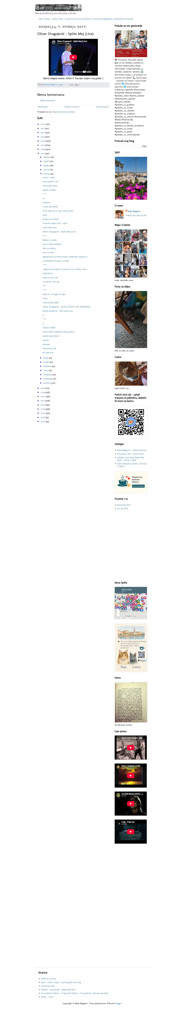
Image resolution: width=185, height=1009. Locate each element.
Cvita (45, 298)
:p (43, 198)
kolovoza (47, 366)
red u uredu (48, 252)
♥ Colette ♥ (48, 352)
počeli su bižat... (50, 190)
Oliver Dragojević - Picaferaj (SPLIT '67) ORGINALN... (67, 306)
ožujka (46, 165)
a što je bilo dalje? (51, 302)
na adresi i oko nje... (52, 281)
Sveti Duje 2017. (50, 227)
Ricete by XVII (123, 505)
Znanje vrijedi (49, 327)
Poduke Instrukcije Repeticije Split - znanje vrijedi (130, 458)
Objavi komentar (47, 100)
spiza (45, 215)
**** (44, 286)
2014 (43, 141)
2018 (43, 388)
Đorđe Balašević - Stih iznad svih (58, 311)
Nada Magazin (134, 211)
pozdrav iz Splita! (51, 219)
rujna (46, 370)
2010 (43, 124)
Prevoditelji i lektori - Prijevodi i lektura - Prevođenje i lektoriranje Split (74, 993)
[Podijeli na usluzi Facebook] (76, 85)
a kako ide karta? (50, 206)
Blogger (118, 1003)
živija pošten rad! (50, 181)
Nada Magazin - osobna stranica (131, 450)
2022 (43, 404)
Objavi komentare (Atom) (63, 111)
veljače (46, 161)
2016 (43, 149)
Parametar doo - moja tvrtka (130, 453)
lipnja (46, 358)
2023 (43, 409)
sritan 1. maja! (49, 177)
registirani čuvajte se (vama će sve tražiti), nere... (65, 269)
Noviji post (43, 106)
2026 (43, 421)
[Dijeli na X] (74, 85)
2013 (43, 136)
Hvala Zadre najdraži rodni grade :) (59, 331)
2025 (43, 417)
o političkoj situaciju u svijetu (56, 260)
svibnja (46, 173)
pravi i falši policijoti (52, 244)
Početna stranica (71, 106)
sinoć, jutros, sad (50, 277)
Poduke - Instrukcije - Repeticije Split (58, 989)
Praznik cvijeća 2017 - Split (55, 223)
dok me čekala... (50, 248)
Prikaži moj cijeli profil (135, 215)
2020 (43, 396)
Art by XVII (122, 508)
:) (43, 323)
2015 (43, 145)
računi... (46, 340)
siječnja (47, 157)
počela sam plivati (51, 336)
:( (43, 315)
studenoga (48, 378)
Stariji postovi (102, 106)
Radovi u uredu (50, 240)
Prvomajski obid (50, 185)
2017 (43, 153)
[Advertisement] (131, 546)
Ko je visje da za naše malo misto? (58, 210)
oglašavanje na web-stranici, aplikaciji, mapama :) (65, 256)
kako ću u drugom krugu (54, 294)
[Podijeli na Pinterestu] (78, 85)
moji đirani (47, 273)
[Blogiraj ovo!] (72, 85)
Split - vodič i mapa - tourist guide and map (61, 982)
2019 (43, 392)
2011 (43, 128)
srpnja (46, 362)
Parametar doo (47, 986)
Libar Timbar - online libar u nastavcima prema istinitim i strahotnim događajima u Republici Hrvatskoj (85, 19)
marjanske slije (49, 348)
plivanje (46, 344)
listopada (47, 374)
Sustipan (46, 202)
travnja (46, 169)
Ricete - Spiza (47, 997)
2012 (43, 132)
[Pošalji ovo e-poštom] (70, 85)
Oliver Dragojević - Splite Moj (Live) (59, 231)
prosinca (47, 383)
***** (45, 194)
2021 (43, 400)
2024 (43, 413)
